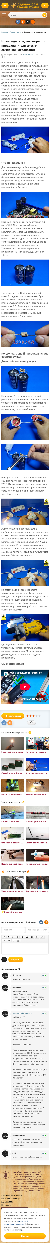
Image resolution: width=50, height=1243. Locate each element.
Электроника (28, 54)
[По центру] (27, 937)
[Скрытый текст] (4, 940)
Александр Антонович (22, 1013)
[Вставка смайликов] (37, 937)
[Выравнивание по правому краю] (31, 937)
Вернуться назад (13, 716)
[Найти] (44, 15)
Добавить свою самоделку (11, 1195)
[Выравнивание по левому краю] (22, 937)
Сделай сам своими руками (26, 5)
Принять (25, 1236)
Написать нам (6, 1205)
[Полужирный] (4, 937)
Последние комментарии (11, 1198)
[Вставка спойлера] (18, 940)
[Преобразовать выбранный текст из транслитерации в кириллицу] (13, 940)
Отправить (16, 959)
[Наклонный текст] (8, 937)
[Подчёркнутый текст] (12, 937)
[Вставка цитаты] (9, 940)
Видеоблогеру (7, 1202)
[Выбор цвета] (42, 937)
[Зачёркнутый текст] (17, 937)
